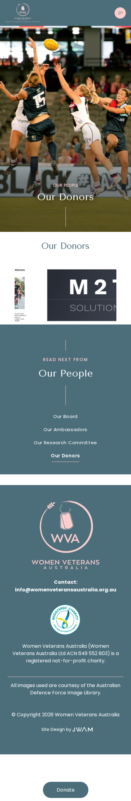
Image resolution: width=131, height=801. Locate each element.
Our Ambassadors (65, 429)
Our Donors (65, 455)
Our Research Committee (65, 442)
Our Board (65, 416)
